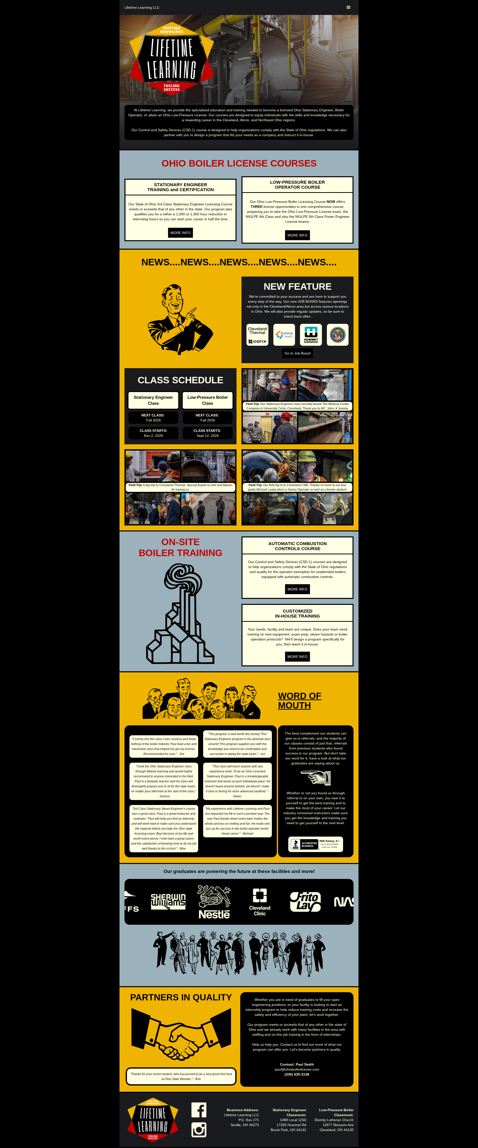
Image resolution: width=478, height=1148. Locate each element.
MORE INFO (180, 233)
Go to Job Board (297, 353)
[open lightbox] (270, 385)
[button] (348, 7)
